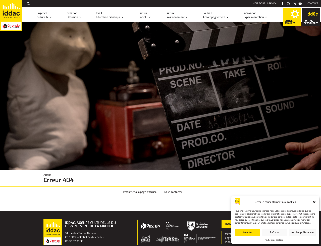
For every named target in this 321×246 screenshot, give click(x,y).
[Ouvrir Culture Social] (149, 17)
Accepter (247, 232)
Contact (312, 3)
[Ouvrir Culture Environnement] (186, 17)
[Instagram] (288, 3)
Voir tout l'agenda (265, 3)
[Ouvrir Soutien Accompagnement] (227, 17)
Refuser (274, 232)
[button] (314, 202)
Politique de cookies (274, 240)
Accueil (47, 174)
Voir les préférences (302, 232)
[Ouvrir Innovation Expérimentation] (266, 17)
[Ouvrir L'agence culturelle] (50, 17)
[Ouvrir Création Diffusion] (80, 17)
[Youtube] (300, 3)
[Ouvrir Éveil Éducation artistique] (122, 17)
